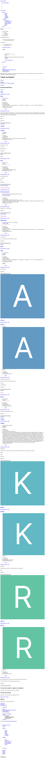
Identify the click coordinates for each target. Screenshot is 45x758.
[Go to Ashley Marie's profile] (3, 213)
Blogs (6, 14)
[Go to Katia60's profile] (22, 505)
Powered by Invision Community (11, 721)
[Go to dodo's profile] (1, 154)
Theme (4, 714)
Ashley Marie (3, 220)
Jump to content (3, 0)
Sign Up (4, 61)
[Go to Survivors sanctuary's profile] (4, 185)
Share (6, 109)
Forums (6, 13)
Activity (4, 19)
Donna (2, 396)
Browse (4, 12)
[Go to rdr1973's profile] (24, 668)
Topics (5, 32)
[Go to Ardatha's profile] (2, 416)
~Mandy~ (2, 126)
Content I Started (8, 23)
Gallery (6, 15)
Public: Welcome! (11, 83)
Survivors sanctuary (5, 191)
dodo (1, 160)
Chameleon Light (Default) (9, 717)
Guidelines (7, 17)
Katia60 (2, 507)
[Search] (11, 28)
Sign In (6, 58)
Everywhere (6, 31)
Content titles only (7, 45)
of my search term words (9, 39)
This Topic (6, 34)
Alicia (3, 82)
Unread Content (7, 22)
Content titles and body (8, 44)
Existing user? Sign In (7, 47)
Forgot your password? (9, 60)
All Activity (7, 20)
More (6, 18)
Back (6, 730)
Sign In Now (2, 703)
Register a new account (4, 696)
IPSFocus (9, 713)
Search (6, 24)
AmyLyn (2, 320)
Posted (4, 94)
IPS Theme (5, 713)
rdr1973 (2, 621)
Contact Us (5, 719)
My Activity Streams (8, 21)
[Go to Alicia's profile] (1, 80)
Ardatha (2, 419)
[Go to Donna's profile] (2, 390)
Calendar (6, 16)
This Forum (6, 33)
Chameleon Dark (8, 718)
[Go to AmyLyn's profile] (22, 318)
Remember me (7, 57)
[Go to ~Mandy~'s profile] (2, 123)
